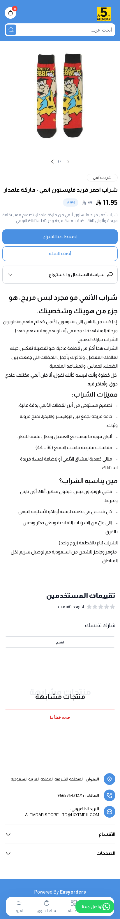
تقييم (60, 641)
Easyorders (73, 891)
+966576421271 (70, 795)
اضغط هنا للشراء (60, 236)
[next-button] (52, 162)
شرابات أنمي (102, 178)
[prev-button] (68, 162)
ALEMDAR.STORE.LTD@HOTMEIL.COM (62, 814)
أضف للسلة (60, 253)
